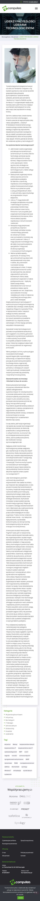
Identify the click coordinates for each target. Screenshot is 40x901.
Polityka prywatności (27, 853)
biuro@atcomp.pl (26, 873)
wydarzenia (9, 734)
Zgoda (20, 898)
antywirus (7, 744)
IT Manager (9, 723)
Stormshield (15, 767)
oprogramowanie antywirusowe (14, 759)
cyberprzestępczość (11, 752)
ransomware (8, 763)
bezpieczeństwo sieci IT (25, 748)
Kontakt (23, 856)
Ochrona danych (11, 726)
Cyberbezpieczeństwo (9, 840)
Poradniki (9, 731)
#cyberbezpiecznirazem (14, 715)
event (26, 752)
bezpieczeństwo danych (27, 744)
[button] (36, 8)
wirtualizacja (17, 770)
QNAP (27, 759)
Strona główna (6, 37)
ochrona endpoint (24, 755)
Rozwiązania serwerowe (9, 844)
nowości (14, 755)
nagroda (7, 755)
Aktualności (14, 37)
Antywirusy (9, 717)
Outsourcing (10, 728)
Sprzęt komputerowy (27, 840)
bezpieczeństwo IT (10, 748)
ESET (20, 752)
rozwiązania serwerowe (27, 763)
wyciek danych (27, 770)
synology (24, 767)
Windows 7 (8, 770)
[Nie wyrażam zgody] (36, 893)
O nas (4, 853)
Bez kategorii (10, 720)
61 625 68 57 (6, 873)
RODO (16, 763)
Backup (15, 744)
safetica (7, 767)
